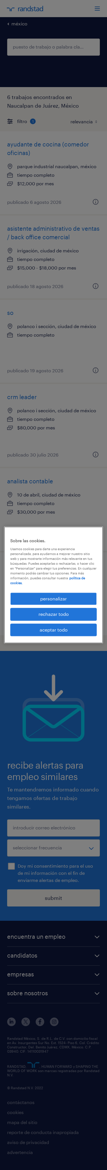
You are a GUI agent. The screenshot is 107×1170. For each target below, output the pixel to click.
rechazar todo (54, 614)
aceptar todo (54, 629)
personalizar (53, 598)
